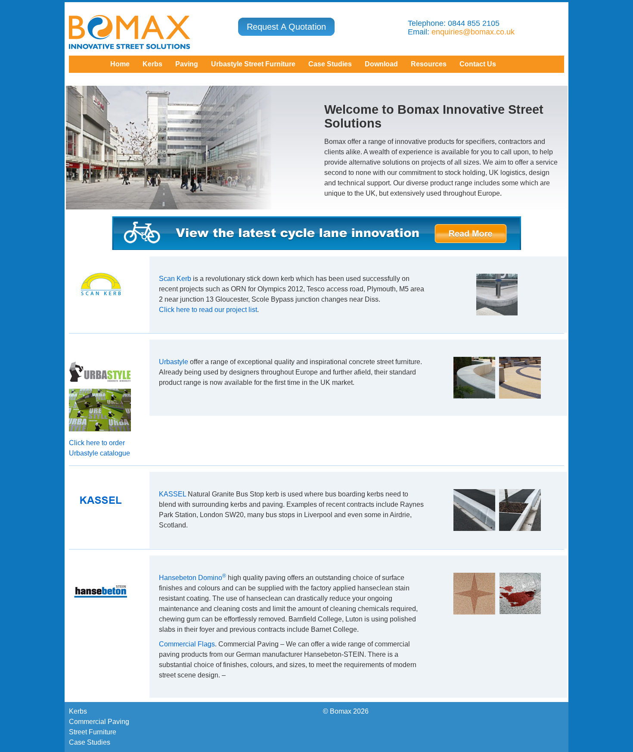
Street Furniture (92, 732)
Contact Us (477, 64)
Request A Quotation (286, 26)
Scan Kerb (175, 278)
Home (120, 64)
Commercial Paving (99, 721)
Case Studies (89, 742)
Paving (186, 64)
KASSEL (172, 494)
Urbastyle (173, 361)
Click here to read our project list (208, 309)
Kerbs (152, 64)
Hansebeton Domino (192, 577)
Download (381, 64)
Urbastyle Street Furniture (253, 64)
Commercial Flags (187, 644)
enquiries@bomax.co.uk (473, 32)
